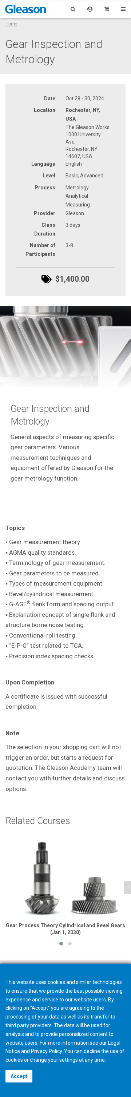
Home (11, 24)
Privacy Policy (46, 1051)
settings (68, 1060)
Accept (19, 1076)
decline (92, 1051)
